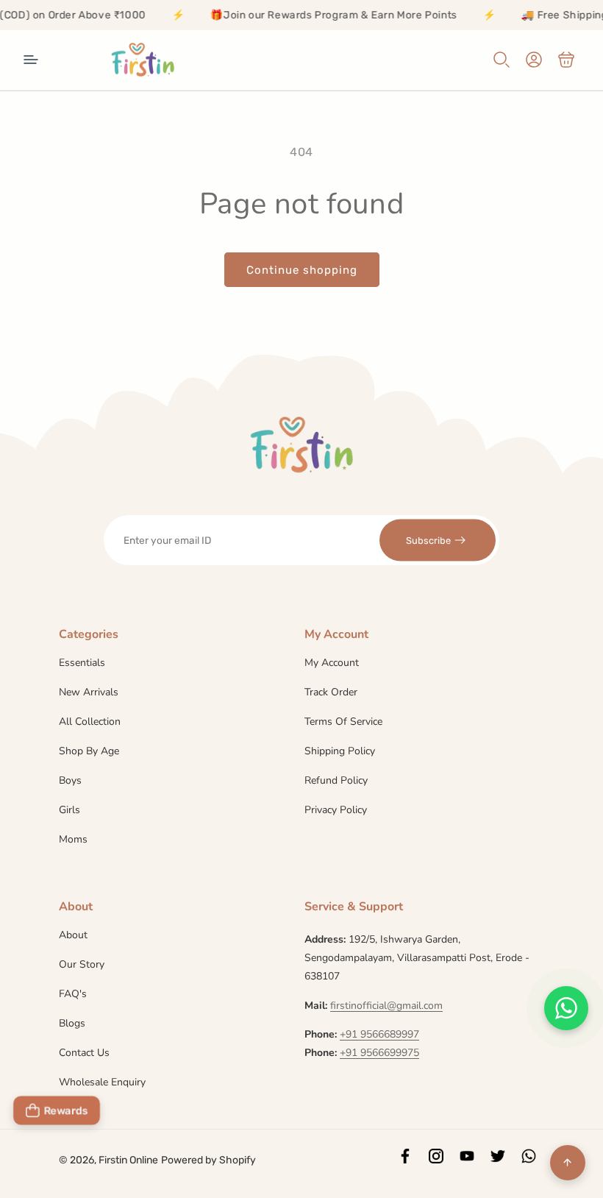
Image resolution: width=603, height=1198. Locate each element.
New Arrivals (88, 692)
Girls (69, 810)
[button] (31, 59)
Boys (70, 780)
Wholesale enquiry (102, 1082)
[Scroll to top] (567, 1162)
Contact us (84, 1053)
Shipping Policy (339, 751)
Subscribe (428, 539)
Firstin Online (128, 1160)
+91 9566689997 (379, 1034)
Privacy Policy (335, 810)
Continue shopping (301, 270)
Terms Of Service (343, 722)
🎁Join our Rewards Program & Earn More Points (320, 15)
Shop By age (89, 751)
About (73, 936)
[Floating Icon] (566, 1008)
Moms (73, 839)
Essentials (82, 664)
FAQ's (73, 994)
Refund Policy (336, 780)
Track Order (330, 692)
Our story (81, 964)
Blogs (72, 1023)
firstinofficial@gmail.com (386, 1006)
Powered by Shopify (208, 1160)
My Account (331, 664)
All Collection (90, 722)
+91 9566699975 (379, 1053)
